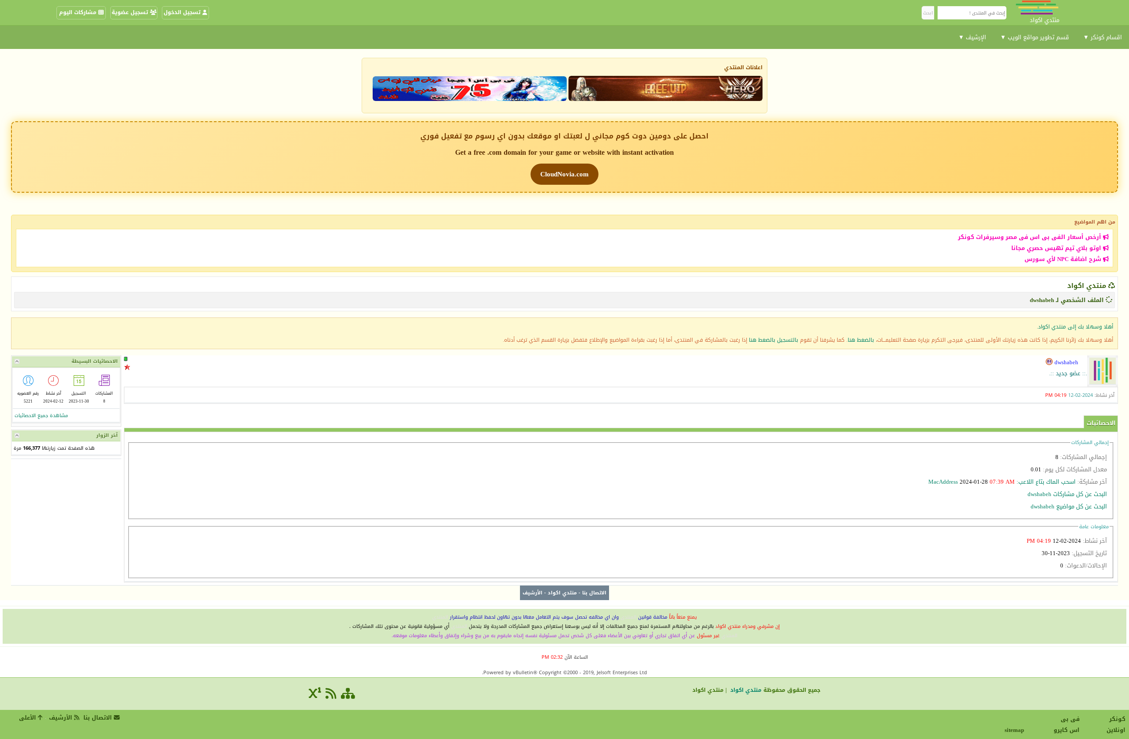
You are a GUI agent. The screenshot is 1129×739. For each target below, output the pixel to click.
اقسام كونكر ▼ (1102, 37)
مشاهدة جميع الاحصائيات (41, 415)
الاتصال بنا (594, 592)
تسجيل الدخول (183, 12)
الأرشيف (532, 592)
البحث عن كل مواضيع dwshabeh (1069, 506)
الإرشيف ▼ (972, 37)
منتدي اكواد (1086, 286)
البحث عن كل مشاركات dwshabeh (1067, 494)
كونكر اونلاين (1116, 724)
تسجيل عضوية (131, 12)
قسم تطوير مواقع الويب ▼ (1034, 37)
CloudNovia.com (564, 174)
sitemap (1016, 729)
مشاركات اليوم (78, 12)
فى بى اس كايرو (1067, 724)
